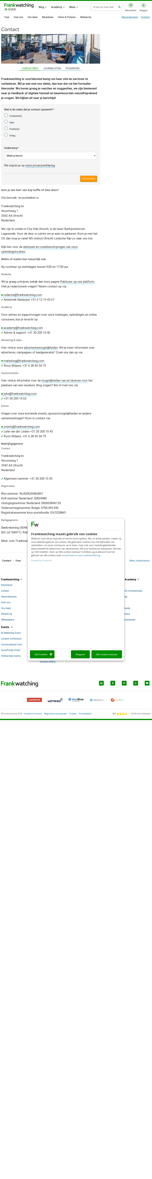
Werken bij (85, 17)
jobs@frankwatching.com (20, 393)
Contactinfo (30, 68)
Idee (11, 122)
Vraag (12, 135)
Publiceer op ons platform (77, 281)
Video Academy (126, 579)
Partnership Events (11, 656)
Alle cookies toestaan (106, 654)
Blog (41, 7)
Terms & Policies (67, 17)
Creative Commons (33, 713)
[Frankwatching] (19, 5)
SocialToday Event (10, 650)
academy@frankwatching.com (23, 328)
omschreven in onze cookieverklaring (81, 555)
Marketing (122, 596)
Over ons (18, 17)
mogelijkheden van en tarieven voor (65, 380)
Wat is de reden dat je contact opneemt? (29, 109)
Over (6, 17)
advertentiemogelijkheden (41, 347)
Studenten (72, 68)
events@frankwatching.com (22, 426)
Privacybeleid (85, 713)
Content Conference (11, 638)
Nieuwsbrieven (130, 17)
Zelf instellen (41, 654)
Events (5, 627)
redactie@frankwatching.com (23, 295)
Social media (123, 608)
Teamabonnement (126, 619)
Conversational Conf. (11, 644)
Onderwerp (11, 148)
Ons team (33, 17)
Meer (72, 7)
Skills (120, 602)
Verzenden (88, 178)
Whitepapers (7, 619)
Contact (145, 17)
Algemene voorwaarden (55, 713)
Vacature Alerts (48, 661)
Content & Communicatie (129, 590)
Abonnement (123, 613)
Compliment (15, 116)
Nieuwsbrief (130, 10)
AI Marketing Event (11, 632)
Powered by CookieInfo (41, 560)
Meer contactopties (139, 561)
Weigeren (80, 654)
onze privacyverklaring (40, 165)
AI (118, 585)
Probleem (14, 129)
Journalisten (52, 68)
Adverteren (47, 17)
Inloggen (144, 10)
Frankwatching (10, 579)
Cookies (73, 713)
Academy (56, 7)
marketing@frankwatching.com (24, 361)
